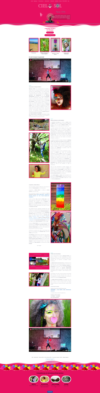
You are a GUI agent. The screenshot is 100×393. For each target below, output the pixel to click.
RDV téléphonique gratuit (50, 35)
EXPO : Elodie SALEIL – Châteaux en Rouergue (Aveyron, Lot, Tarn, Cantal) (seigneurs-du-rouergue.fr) (39, 195)
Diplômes (34, 384)
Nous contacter (50, 32)
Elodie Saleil (50, 391)
